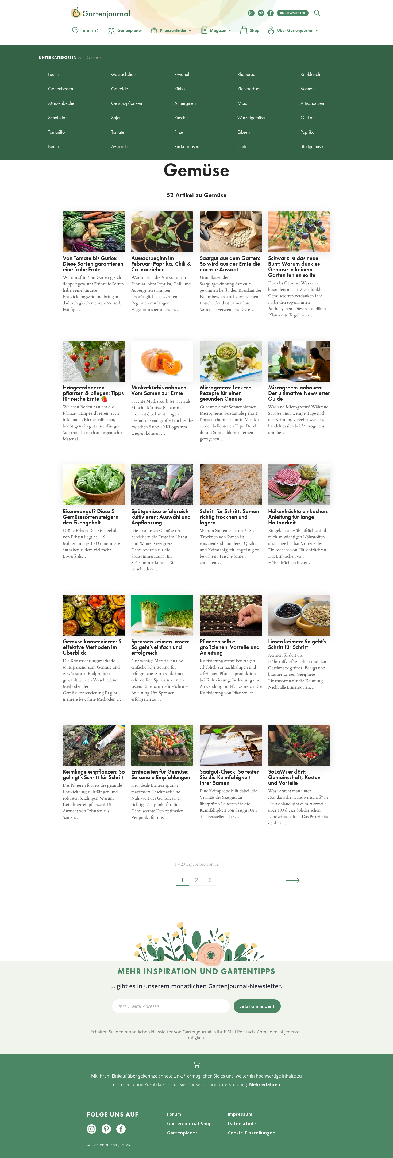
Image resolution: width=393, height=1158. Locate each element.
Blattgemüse (311, 146)
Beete (53, 146)
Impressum (240, 1114)
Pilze (178, 132)
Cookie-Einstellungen (252, 1133)
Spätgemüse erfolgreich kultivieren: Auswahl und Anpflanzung (161, 517)
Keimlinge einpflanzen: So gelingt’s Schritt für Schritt (94, 774)
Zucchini (182, 117)
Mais (242, 103)
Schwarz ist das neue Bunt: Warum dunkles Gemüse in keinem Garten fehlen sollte (294, 266)
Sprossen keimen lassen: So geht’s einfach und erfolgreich (160, 647)
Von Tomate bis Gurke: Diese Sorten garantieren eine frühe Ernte (93, 263)
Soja (115, 117)
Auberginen (185, 103)
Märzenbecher (62, 103)
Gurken (307, 117)
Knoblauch (310, 74)
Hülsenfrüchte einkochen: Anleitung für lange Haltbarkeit (298, 517)
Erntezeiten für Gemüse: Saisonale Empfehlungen (160, 774)
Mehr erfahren (264, 1084)
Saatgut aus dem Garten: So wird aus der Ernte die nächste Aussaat (230, 263)
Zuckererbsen (186, 146)
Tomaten (118, 132)
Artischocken (312, 103)
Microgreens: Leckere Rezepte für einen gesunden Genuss (225, 393)
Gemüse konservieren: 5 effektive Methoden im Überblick (92, 647)
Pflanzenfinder (173, 30)
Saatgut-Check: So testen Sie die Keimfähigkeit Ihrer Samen (230, 777)
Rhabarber (247, 74)
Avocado (119, 146)
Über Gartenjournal (295, 30)
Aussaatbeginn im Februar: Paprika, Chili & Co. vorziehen (161, 263)
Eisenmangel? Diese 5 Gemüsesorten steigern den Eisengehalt (90, 517)
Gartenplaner (129, 30)
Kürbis (179, 89)
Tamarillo (56, 132)
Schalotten (57, 117)
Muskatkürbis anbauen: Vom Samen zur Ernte (159, 390)
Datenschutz (242, 1123)
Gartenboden (60, 89)
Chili (241, 146)
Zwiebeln (182, 74)
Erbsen (243, 132)
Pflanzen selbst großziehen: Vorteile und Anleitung (230, 647)
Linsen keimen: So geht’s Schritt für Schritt (297, 644)
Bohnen (307, 89)
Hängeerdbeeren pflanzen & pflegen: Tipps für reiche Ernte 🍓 (93, 393)
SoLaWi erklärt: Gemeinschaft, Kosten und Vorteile (294, 777)
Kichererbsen (249, 89)
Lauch (53, 74)
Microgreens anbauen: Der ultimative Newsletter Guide (299, 393)
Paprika (307, 132)
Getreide (119, 89)
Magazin (218, 30)
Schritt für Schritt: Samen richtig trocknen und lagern (229, 517)
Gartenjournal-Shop (189, 1123)
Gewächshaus (124, 74)
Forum (87, 30)
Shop (254, 30)
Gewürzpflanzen (126, 103)
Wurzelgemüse (251, 117)
